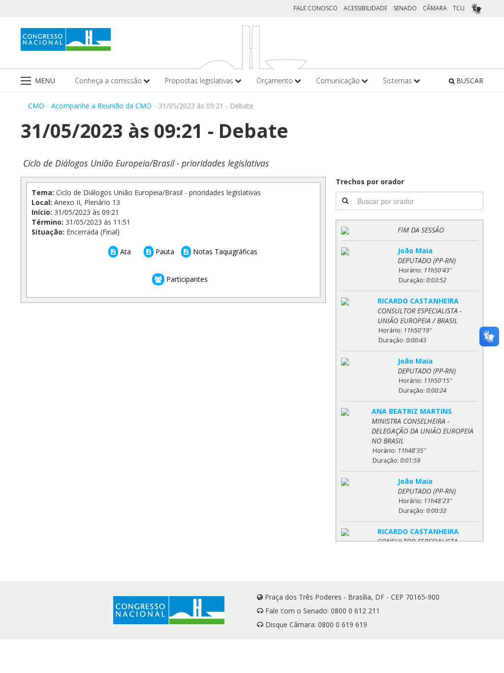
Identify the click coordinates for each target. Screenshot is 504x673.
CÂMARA (435, 8)
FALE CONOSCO (315, 8)
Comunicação (339, 80)
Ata (124, 251)
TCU (459, 8)
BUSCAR (468, 80)
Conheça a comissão (109, 80)
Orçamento (275, 80)
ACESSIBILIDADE (365, 8)
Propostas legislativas (200, 80)
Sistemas (398, 80)
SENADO (405, 8)
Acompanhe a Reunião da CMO (101, 105)
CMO (36, 105)
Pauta (164, 251)
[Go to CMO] (66, 39)
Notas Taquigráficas (224, 251)
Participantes (186, 279)
